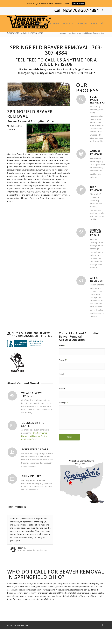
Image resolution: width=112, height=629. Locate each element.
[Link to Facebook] (102, 9)
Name (62, 345)
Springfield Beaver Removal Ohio (25, 33)
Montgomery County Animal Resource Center (46, 73)
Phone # (63, 360)
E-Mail (62, 374)
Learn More (78, 3)
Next (63, 94)
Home (74, 33)
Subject (62, 388)
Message (63, 403)
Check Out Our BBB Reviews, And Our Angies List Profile (32, 334)
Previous (13, 94)
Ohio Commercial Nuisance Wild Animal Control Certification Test (34, 436)
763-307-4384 (86, 10)
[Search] (102, 23)
